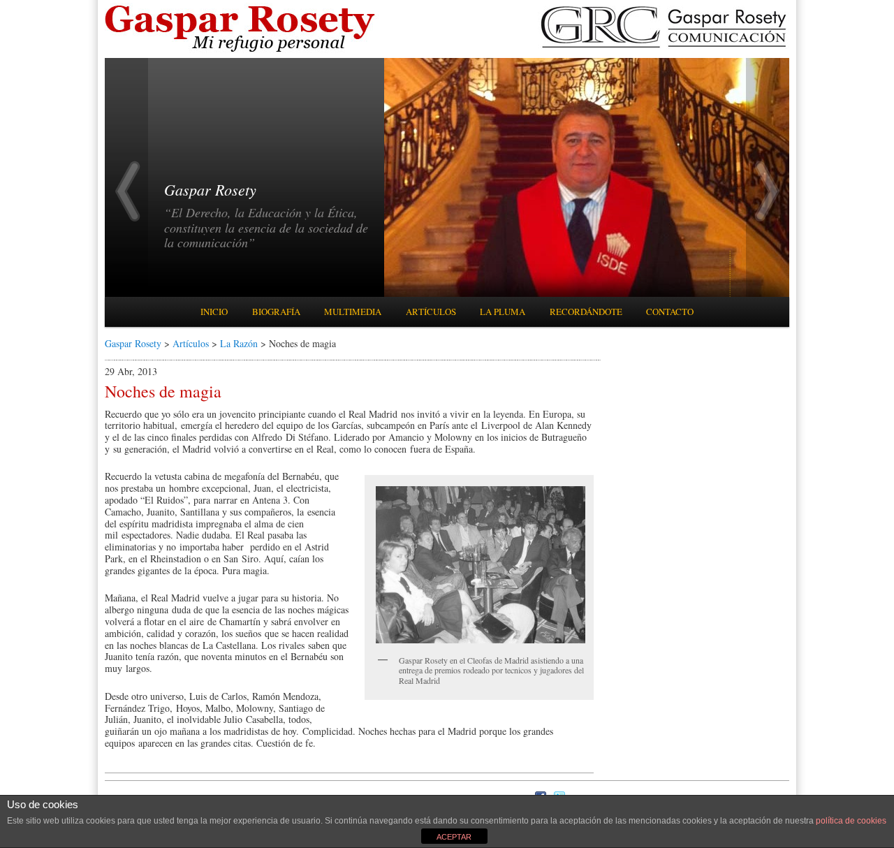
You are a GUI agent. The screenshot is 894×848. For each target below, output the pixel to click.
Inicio (214, 311)
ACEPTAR (454, 837)
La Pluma (502, 311)
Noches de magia (163, 391)
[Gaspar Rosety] (242, 50)
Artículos (431, 311)
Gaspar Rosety (133, 343)
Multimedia (352, 311)
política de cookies (851, 821)
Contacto (670, 311)
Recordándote (586, 311)
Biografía (276, 311)
